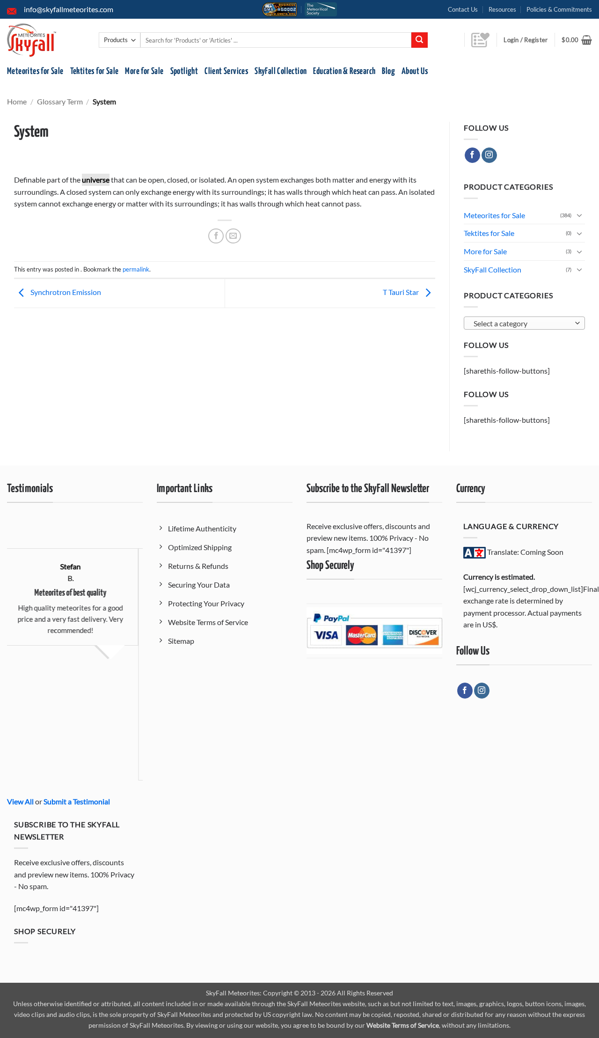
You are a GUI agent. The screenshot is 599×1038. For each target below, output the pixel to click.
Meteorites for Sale (35, 71)
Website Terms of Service (402, 1025)
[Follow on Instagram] (489, 155)
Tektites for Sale (94, 71)
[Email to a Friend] (233, 236)
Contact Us (463, 9)
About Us (415, 71)
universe (96, 179)
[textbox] (522, 323)
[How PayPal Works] (374, 630)
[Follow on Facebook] (472, 155)
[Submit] (419, 40)
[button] (577, 39)
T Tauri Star (401, 292)
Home (17, 101)
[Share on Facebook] (216, 236)
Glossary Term (60, 101)
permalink (136, 269)
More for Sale (144, 71)
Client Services (226, 71)
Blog (388, 71)
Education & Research (344, 71)
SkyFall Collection (281, 71)
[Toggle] (579, 215)
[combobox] (524, 323)
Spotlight (184, 71)
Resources (502, 9)
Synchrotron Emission (65, 292)
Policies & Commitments (559, 9)
